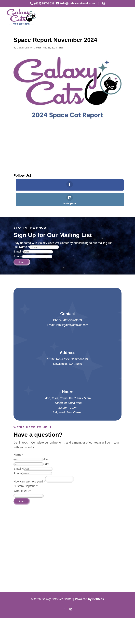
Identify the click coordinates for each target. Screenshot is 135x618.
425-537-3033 (72, 320)
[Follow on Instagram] (70, 609)
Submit (21, 262)
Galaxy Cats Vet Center (29, 47)
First (46, 459)
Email (18, 251)
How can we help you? (29, 481)
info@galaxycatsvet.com (72, 325)
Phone (18, 256)
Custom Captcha (26, 486)
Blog (61, 47)
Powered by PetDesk (89, 599)
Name (18, 454)
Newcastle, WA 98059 (67, 364)
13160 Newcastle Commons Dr (67, 359)
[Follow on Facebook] (64, 609)
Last (46, 464)
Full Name (21, 247)
